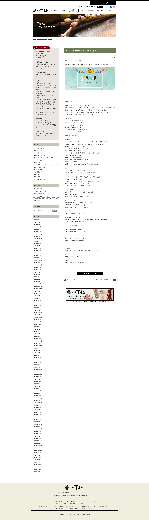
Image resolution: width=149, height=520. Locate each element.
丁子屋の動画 (39, 160)
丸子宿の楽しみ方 (104, 506)
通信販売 (37, 162)
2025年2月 (38, 257)
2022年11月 (38, 315)
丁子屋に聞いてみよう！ (57, 506)
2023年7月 (38, 296)
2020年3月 (38, 391)
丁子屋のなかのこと (40, 148)
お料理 (73, 501)
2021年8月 (38, 350)
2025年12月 (38, 234)
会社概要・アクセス (85, 508)
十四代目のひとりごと (41, 179)
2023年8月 (38, 293)
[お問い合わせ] (111, 11)
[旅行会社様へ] (100, 11)
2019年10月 (38, 403)
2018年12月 (38, 424)
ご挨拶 (67, 501)
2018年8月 (38, 433)
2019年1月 (38, 421)
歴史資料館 (64, 503)
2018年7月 (38, 436)
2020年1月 (38, 395)
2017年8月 (38, 455)
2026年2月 (38, 231)
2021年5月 (38, 357)
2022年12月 (38, 312)
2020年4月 (38, 388)
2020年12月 (38, 369)
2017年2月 (38, 469)
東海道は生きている (39, 188)
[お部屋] (82, 11)
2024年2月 (38, 284)
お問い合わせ (74, 508)
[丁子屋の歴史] (54, 11)
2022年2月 (38, 336)
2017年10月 (38, 450)
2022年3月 (38, 334)
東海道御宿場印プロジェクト (90, 506)
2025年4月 (38, 253)
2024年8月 (38, 269)
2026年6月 (38, 222)
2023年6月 (38, 298)
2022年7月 (38, 324)
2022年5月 (38, 329)
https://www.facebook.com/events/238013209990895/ (80, 234)
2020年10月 (38, 374)
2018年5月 (38, 441)
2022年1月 (38, 338)
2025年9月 (38, 241)
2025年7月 (38, 246)
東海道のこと (39, 153)
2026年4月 (38, 227)
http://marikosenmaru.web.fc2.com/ (75, 240)
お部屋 (56, 503)
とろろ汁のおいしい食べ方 (86, 503)
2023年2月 (38, 307)
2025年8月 (38, 243)
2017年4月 (38, 464)
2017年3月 (38, 467)
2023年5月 (38, 300)
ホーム (51, 501)
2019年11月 (38, 400)
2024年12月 (38, 260)
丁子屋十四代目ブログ (62, 508)
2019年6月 (38, 412)
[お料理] (64, 11)
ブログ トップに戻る (89, 273)
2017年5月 (38, 462)
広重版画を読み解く (43, 506)
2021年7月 (38, 353)
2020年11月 (38, 372)
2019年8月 (38, 407)
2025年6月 (38, 248)
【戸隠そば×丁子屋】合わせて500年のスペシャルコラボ (46, 199)
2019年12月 (38, 398)
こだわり (81, 501)
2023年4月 (38, 303)
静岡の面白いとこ (40, 150)
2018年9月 (38, 431)
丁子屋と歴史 (39, 169)
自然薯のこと (39, 174)
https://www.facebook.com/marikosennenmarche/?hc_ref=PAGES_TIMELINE (87, 64)
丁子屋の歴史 (59, 501)
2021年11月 (38, 343)
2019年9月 (38, 405)
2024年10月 (38, 265)
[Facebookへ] (111, 7)
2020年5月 (38, 386)
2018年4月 (38, 443)
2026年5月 (38, 224)
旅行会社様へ (73, 503)
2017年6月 (38, 460)
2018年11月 (38, 426)
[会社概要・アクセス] (89, 7)
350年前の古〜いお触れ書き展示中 (104, 279)
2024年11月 (38, 262)
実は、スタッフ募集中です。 (74, 279)
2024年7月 (38, 272)
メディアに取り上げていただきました (45, 157)
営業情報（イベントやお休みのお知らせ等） (47, 165)
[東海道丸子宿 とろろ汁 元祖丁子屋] (40, 12)
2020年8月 (38, 379)
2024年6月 (38, 274)
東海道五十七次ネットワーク (73, 506)
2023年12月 (38, 286)
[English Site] (106, 7)
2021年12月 (38, 341)
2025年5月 (38, 250)
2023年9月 (38, 291)
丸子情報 (37, 176)
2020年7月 (38, 381)
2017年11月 (38, 448)
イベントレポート (40, 155)
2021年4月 (38, 360)
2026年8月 (38, 220)
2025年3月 (38, 255)
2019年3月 (38, 419)
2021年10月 (38, 345)
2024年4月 (38, 279)
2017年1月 (38, 471)
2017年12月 (38, 445)
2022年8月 (38, 322)
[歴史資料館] (91, 11)
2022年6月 (38, 326)
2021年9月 (38, 348)
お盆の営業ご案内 (39, 193)
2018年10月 (38, 429)
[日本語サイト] (100, 7)
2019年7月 (38, 410)
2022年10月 (38, 317)
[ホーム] (80, 7)
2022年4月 (38, 331)
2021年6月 (38, 355)
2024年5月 (38, 277)
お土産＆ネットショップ (92, 501)
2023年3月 (38, 305)
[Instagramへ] (114, 7)
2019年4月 (38, 417)
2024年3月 (38, 281)
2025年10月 (38, 239)
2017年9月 (38, 452)
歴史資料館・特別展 (40, 167)
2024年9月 (38, 267)
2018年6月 (38, 438)
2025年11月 (38, 236)
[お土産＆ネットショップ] (73, 11)
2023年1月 (38, 310)
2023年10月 (38, 288)
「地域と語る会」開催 (40, 191)
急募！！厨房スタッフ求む (41, 196)
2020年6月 (38, 384)
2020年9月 (38, 376)
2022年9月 (38, 319)
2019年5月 (38, 414)
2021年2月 (38, 364)
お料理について (39, 172)
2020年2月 (38, 393)
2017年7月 (38, 457)
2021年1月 (38, 367)
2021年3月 (38, 362)
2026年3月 (38, 229)
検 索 (54, 210)
